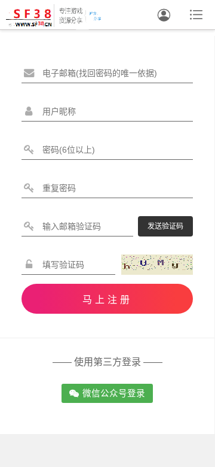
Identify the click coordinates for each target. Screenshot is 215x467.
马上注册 (107, 300)
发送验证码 (165, 226)
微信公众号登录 (107, 393)
